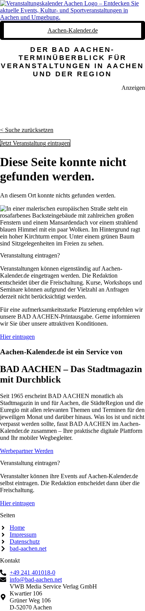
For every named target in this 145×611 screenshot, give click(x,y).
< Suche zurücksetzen (26, 130)
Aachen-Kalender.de (73, 30)
